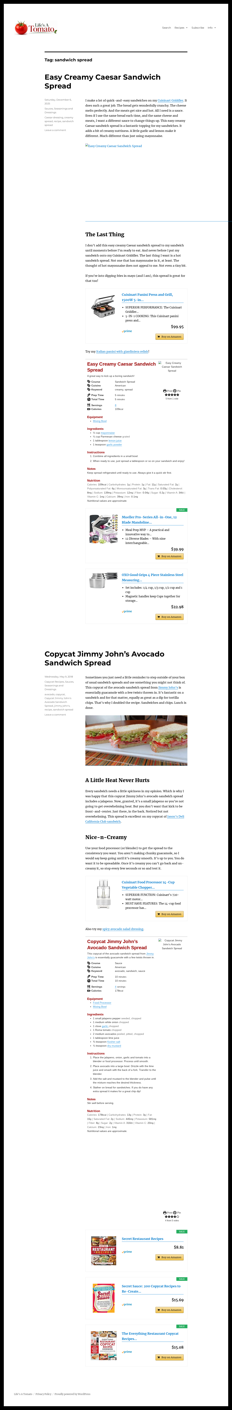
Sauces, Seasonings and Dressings (59, 685)
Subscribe (198, 27)
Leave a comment (55, 130)
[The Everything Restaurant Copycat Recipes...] (103, 1345)
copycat (60, 694)
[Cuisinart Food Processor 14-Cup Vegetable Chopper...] (103, 894)
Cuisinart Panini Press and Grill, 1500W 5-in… (147, 297)
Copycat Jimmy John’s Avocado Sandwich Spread (104, 658)
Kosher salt (113, 1041)
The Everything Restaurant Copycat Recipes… (150, 1336)
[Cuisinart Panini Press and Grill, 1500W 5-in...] (103, 306)
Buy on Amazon (171, 336)
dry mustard (114, 1045)
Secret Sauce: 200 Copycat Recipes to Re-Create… (151, 1288)
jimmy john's (62, 705)
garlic (105, 1026)
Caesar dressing (54, 117)
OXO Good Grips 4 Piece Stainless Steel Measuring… (152, 577)
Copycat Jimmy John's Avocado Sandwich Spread (58, 702)
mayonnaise (108, 432)
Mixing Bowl (100, 421)
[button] (166, 394)
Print (169, 390)
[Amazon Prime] (153, 331)
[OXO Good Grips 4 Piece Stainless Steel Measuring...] (103, 580)
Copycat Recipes (54, 681)
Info (210, 27)
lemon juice (115, 440)
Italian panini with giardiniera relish (122, 351)
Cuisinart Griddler (170, 100)
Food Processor (102, 1002)
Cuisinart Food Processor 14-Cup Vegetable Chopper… (148, 885)
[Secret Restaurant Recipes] (103, 1250)
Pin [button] (179, 390)
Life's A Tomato (23, 1394)
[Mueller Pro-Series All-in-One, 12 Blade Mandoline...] (103, 529)
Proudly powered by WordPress (72, 1394)
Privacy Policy (43, 1394)
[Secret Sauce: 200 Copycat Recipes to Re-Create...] (103, 1298)
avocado (50, 694)
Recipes (179, 27)
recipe (57, 121)
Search (166, 27)
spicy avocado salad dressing (122, 929)
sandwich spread (63, 709)
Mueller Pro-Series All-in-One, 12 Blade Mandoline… (149, 519)
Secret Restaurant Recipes (142, 1239)
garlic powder (114, 444)
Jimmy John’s (168, 687)
